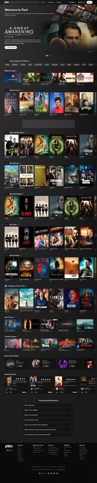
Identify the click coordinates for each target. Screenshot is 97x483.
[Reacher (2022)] (71, 300)
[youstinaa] (82, 388)
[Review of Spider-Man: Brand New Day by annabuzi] (67, 381)
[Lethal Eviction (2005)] (41, 269)
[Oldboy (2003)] (26, 208)
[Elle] (13, 345)
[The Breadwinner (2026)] (11, 177)
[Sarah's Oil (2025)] (11, 300)
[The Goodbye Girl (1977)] (86, 104)
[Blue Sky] (48, 473)
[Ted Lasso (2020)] (41, 300)
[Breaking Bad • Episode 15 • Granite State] (31, 79)
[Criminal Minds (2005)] (86, 300)
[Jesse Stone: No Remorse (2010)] (86, 239)
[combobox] (26, 2)
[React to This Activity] (6, 392)
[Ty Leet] (6, 388)
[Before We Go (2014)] (71, 104)
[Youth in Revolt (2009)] (56, 104)
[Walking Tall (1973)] (67, 79)
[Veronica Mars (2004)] (26, 146)
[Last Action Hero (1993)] (56, 239)
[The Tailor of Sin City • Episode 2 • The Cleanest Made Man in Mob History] (49, 79)
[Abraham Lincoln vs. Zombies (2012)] (56, 269)
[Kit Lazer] (43, 364)
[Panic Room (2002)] (26, 239)
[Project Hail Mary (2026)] (71, 177)
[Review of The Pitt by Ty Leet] (17, 381)
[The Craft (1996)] (41, 208)
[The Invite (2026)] (26, 177)
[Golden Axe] (67, 345)
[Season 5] (49, 345)
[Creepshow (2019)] (11, 269)
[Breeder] (31, 325)
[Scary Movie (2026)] (86, 177)
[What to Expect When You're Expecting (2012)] (41, 239)
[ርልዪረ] (17, 364)
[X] (45, 473)
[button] (11, 47)
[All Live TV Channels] (13, 79)
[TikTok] (42, 473)
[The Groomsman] (85, 345)
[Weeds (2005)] (56, 146)
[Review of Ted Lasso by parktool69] (42, 381)
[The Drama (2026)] (56, 177)
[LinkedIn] (54, 473)
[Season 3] (13, 325)
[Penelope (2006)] (41, 104)
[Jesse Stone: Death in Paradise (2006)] (71, 239)
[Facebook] (51, 473)
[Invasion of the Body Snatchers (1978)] (71, 269)
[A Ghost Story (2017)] (11, 104)
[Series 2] (67, 325)
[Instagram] (39, 473)
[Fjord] (85, 325)
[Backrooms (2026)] (41, 177)
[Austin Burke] (69, 364)
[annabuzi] (57, 388)
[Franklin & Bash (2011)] (11, 146)
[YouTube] (57, 473)
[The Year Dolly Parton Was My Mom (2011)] (26, 300)
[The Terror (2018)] (86, 146)
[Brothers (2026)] (49, 325)
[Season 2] (31, 345)
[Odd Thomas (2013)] (86, 269)
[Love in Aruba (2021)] (26, 104)
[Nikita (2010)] (71, 146)
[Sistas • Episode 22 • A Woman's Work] (85, 79)
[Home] (7, 2)
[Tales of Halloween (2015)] (26, 269)
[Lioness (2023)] (56, 300)
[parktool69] (31, 388)
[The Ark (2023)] (41, 146)
